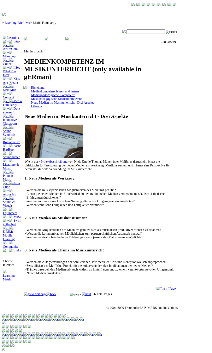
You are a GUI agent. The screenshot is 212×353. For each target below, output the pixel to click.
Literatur (36, 106)
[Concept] (4, 338)
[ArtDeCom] (12, 334)
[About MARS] (65, 319)
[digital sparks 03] (30, 338)
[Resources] (30, 341)
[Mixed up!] (21, 334)
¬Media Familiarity (12, 103)
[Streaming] (21, 319)
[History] (38, 319)
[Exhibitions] (30, 326)
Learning (11, 22)
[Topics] (12, 326)
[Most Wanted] (144, 4)
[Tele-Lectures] (30, 315)
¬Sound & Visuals (9, 201)
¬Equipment (10, 211)
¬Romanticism (11, 140)
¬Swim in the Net (12, 222)
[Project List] (56, 338)
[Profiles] (21, 341)
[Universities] (73, 338)
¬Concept (8, 95)
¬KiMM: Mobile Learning (9, 233)
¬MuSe (14, 216)
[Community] (56, 315)
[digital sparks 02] (38, 338)
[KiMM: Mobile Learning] (82, 334)
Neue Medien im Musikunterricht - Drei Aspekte (62, 102)
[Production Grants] (65, 338)
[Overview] (4, 330)
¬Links (14, 250)
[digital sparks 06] (21, 338)
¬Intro (13, 41)
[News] (82, 319)
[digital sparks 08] (12, 338)
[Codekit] (30, 334)
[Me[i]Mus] (56, 334)
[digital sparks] (47, 315)
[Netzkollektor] (12, 341)
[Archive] (12, 315)
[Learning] (38, 315)
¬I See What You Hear (11, 71)
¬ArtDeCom (10, 47)
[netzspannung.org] (4, 315)
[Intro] (4, 326)
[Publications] (21, 326)
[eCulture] (65, 315)
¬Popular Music (8, 175)
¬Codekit (8, 62)
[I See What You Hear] (38, 334)
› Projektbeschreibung (53, 161)
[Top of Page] (166, 288)
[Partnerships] (56, 319)
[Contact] (154, 4)
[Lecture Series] (12, 330)
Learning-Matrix (9, 277)
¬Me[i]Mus (9, 88)
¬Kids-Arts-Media (12, 80)
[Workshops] (47, 319)
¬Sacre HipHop (12, 147)
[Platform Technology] (30, 319)
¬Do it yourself (11, 110)
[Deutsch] (175, 4)
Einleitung (38, 87)
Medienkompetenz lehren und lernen (55, 91)
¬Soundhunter (11, 155)
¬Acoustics (9, 192)
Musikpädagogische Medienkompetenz (56, 99)
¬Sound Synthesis (9, 130)
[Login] (164, 4)
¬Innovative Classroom (10, 119)
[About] (4, 319)
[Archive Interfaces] (4, 323)
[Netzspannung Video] (133, 4)
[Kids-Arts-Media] (47, 334)
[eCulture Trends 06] (12, 345)
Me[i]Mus (24, 22)
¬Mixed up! (10, 54)
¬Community (10, 244)
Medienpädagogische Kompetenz (53, 95)
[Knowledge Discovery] (12, 319)
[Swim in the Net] (73, 334)
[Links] (99, 334)
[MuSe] (65, 334)
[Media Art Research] (21, 315)
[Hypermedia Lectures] (21, 330)
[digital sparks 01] (47, 338)
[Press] (73, 319)
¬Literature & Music (11, 164)
